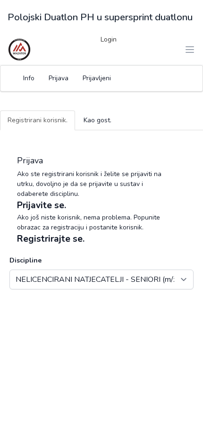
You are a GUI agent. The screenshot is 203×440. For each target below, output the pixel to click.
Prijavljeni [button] (97, 78)
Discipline (25, 260)
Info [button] (28, 78)
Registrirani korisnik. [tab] (38, 120)
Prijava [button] (58, 78)
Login (109, 39)
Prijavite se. (41, 205)
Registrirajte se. (51, 239)
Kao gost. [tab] (97, 120)
